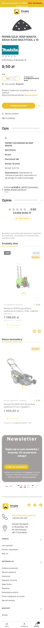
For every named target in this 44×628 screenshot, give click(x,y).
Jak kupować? (7, 545)
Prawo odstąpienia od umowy (13, 596)
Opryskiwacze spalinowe (13, 305)
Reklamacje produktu (10, 592)
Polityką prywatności (29, 477)
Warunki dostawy (8, 600)
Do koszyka (14, 325)
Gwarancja (6, 576)
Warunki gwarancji (9, 572)
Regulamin (28, 472)
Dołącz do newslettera (16, 467)
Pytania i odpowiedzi (10, 549)
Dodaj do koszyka (19, 106)
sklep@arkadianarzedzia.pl (24, 515)
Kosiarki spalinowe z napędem (15, 400)
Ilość (3, 74)
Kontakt (5, 615)
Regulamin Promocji (22, 6)
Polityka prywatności (10, 568)
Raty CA (5, 554)
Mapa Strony (7, 584)
